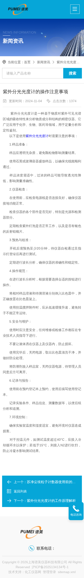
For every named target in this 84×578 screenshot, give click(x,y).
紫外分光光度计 (37, 136)
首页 (27, 62)
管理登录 (49, 572)
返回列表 (20, 491)
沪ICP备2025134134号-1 (50, 567)
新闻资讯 (43, 62)
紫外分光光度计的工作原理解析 (51, 501)
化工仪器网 (33, 572)
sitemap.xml (67, 572)
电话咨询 (76, 514)
